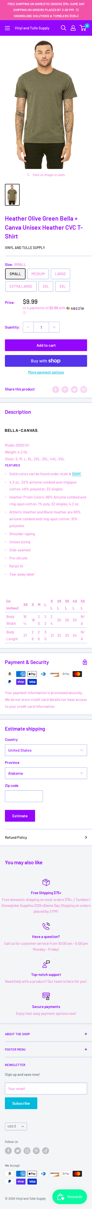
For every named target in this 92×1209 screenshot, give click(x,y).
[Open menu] (7, 28)
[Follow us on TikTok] (45, 1150)
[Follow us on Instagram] (27, 1150)
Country (11, 739)
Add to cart (46, 345)
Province (12, 762)
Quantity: (12, 327)
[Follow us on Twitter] (17, 1150)
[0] (83, 28)
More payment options (46, 372)
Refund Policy (16, 837)
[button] (55, 310)
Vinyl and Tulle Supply (25, 248)
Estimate (20, 815)
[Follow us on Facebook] (8, 1150)
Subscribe (21, 1103)
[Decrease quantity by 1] (28, 327)
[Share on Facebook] (55, 389)
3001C (76, 474)
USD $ (12, 1126)
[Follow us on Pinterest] (36, 1150)
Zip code (11, 785)
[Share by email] (83, 389)
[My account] (73, 28)
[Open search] (63, 28)
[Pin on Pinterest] (65, 389)
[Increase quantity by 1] (54, 327)
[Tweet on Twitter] (74, 389)
